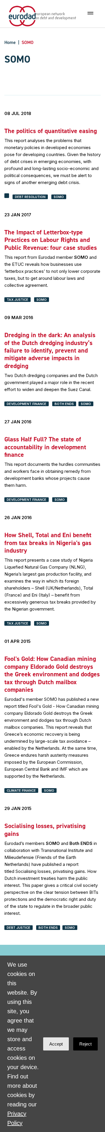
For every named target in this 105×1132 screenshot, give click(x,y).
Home (10, 42)
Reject (85, 1043)
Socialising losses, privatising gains (44, 830)
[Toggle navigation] (90, 13)
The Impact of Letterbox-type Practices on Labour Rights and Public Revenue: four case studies (50, 240)
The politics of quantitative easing (50, 131)
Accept (56, 1043)
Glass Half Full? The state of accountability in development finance (45, 447)
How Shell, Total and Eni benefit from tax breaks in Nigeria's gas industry (47, 543)
